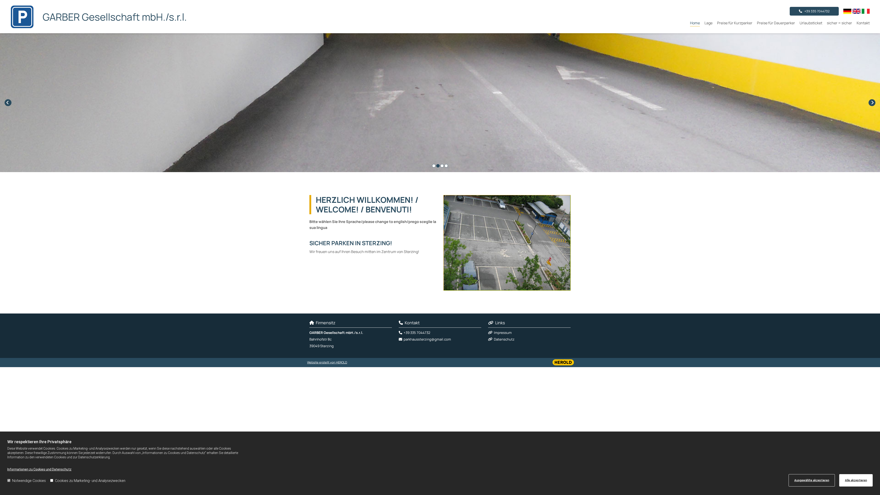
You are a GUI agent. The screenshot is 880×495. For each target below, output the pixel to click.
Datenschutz (504, 339)
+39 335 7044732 (417, 332)
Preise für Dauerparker (776, 22)
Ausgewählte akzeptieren (811, 480)
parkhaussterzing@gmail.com (427, 339)
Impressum (503, 332)
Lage (708, 22)
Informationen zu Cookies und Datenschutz (39, 469)
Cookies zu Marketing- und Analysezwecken (90, 480)
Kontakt (863, 22)
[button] (814, 11)
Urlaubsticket (811, 22)
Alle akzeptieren (856, 480)
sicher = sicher (839, 22)
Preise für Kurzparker (734, 22)
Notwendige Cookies (29, 480)
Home (695, 22)
